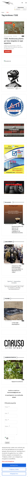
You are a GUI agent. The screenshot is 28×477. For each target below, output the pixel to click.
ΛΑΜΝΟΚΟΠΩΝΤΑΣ (10, 357)
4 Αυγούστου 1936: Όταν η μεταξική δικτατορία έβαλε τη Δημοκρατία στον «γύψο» (17, 269)
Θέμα (6, 419)
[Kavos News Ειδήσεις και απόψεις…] (8, 3)
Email (6, 413)
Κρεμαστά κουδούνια (17, 381)
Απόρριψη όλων (14, 473)
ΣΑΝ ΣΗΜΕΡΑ (9, 241)
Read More (7, 51)
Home (3, 12)
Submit (7, 442)
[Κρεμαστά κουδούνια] (13, 369)
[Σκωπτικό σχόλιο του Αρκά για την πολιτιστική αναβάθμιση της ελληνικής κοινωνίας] (13, 214)
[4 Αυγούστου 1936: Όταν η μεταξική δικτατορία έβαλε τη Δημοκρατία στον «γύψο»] (13, 253)
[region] (14, 460)
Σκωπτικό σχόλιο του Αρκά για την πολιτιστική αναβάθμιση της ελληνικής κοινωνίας (17, 229)
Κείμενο (6, 426)
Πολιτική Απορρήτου (8, 461)
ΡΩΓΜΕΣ (7, 298)
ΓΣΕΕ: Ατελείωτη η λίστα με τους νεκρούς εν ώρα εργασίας (13, 41)
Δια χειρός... (8, 202)
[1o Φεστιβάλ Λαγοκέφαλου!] (13, 310)
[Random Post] (22, 2)
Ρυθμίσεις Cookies (14, 469)
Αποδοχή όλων (14, 465)
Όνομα (6, 407)
